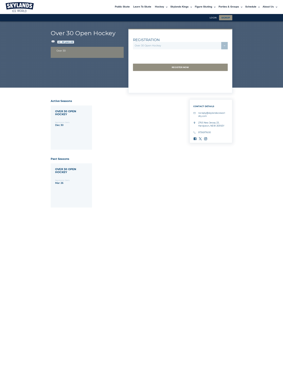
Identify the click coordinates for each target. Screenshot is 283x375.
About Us (268, 6)
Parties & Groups (229, 6)
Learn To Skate (142, 6)
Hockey (159, 6)
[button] (159, 7)
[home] (26, 7)
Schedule (250, 6)
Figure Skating (203, 6)
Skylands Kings (179, 6)
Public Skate (122, 6)
